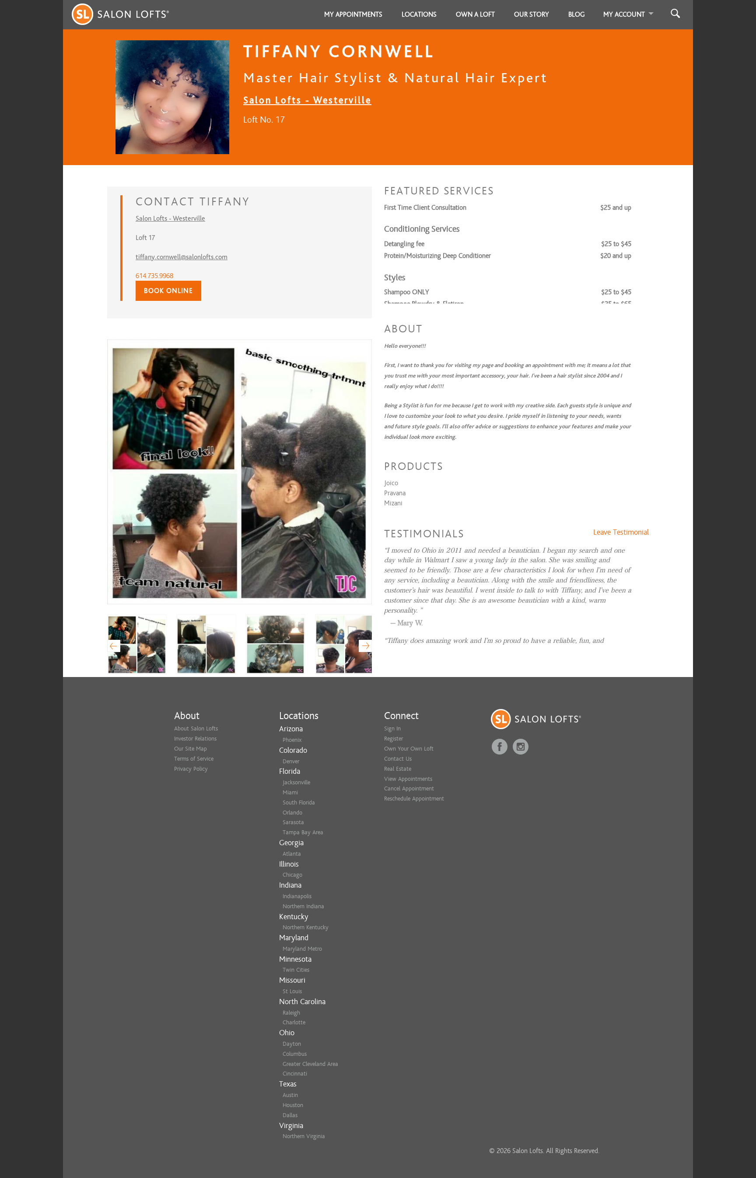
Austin (290, 1095)
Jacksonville (296, 782)
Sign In (392, 728)
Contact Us (398, 758)
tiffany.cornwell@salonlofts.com (182, 257)
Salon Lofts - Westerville (307, 100)
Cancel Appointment (409, 788)
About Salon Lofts (196, 728)
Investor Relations (195, 738)
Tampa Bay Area (303, 832)
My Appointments (353, 14)
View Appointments (408, 779)
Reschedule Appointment (414, 798)
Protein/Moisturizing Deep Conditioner (437, 256)
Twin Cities (296, 969)
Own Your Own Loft (409, 748)
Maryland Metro (302, 948)
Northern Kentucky (306, 927)
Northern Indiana (303, 906)
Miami (290, 792)
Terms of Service (194, 758)
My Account (624, 14)
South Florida (299, 802)
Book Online (168, 291)
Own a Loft (475, 14)
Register (393, 738)
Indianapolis (297, 896)
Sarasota (293, 822)
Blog (576, 14)
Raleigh (291, 1012)
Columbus (295, 1054)
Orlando (292, 812)
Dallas (290, 1115)
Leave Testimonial (621, 532)
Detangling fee (404, 244)
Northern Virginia (304, 1136)
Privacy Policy (191, 768)
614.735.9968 (154, 276)
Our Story (531, 14)
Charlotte (294, 1022)
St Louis (292, 991)
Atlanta (292, 853)
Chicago (292, 874)
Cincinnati (295, 1073)
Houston (293, 1105)
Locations (419, 14)
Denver (291, 761)
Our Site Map (190, 748)
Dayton (292, 1043)
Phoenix (292, 740)
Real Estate (397, 768)
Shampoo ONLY (406, 292)
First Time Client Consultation (425, 208)
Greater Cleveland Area (310, 1064)
